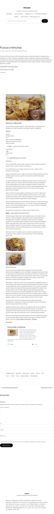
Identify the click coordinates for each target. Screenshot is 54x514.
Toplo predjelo (43, 507)
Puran (8, 376)
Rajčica (26, 505)
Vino (6, 509)
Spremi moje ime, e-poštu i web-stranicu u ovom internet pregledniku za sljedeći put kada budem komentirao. (23, 441)
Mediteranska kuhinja (9, 505)
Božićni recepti (26, 373)
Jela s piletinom (45, 502)
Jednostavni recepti (39, 502)
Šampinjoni (14, 509)
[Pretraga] (45, 21)
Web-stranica (3, 435)
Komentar (4, 407)
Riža (25, 507)
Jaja (28, 502)
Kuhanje (32, 373)
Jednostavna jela (32, 502)
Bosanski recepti (15, 500)
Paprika (14, 505)
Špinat (18, 509)
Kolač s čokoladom (23, 503)
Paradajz (17, 505)
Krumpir (27, 504)
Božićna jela (18, 373)
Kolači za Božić (11, 504)
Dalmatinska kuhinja (9, 502)
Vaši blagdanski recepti (22, 51)
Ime (1, 423)
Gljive (20, 502)
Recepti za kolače (9, 507)
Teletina (39, 507)
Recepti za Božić (31, 505)
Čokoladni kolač (10, 509)
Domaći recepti (16, 502)
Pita (19, 505)
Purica (17, 376)
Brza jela (39, 500)
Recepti (27, 7)
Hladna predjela (24, 502)
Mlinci (42, 373)
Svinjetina (36, 507)
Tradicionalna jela (33, 376)
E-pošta (1, 429)
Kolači (7, 504)
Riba (23, 507)
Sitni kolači (29, 507)
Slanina (33, 507)
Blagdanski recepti (10, 373)
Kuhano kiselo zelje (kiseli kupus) (10, 387)
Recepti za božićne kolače (39, 505)
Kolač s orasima (17, 503)
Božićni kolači (21, 500)
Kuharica (38, 373)
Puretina (12, 376)
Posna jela (22, 505)
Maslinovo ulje (42, 504)
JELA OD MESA (14, 51)
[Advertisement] (27, 35)
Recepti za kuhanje (24, 376)
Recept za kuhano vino (46, 387)
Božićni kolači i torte (27, 500)
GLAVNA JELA (8, 51)
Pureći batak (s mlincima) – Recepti (26, 319)
